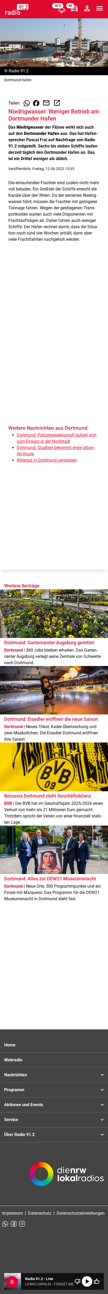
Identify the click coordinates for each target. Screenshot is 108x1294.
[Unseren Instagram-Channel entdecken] (22, 1224)
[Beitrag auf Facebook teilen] (36, 103)
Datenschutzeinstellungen (81, 1213)
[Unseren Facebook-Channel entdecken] (13, 1224)
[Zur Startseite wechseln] (16, 9)
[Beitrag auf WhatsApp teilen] (27, 103)
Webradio (13, 1059)
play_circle (87, 1281)
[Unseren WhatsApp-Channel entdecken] (5, 1224)
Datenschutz (39, 1213)
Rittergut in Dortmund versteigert (47, 460)
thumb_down (77, 1281)
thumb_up (96, 1281)
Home (9, 1044)
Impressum (12, 1213)
